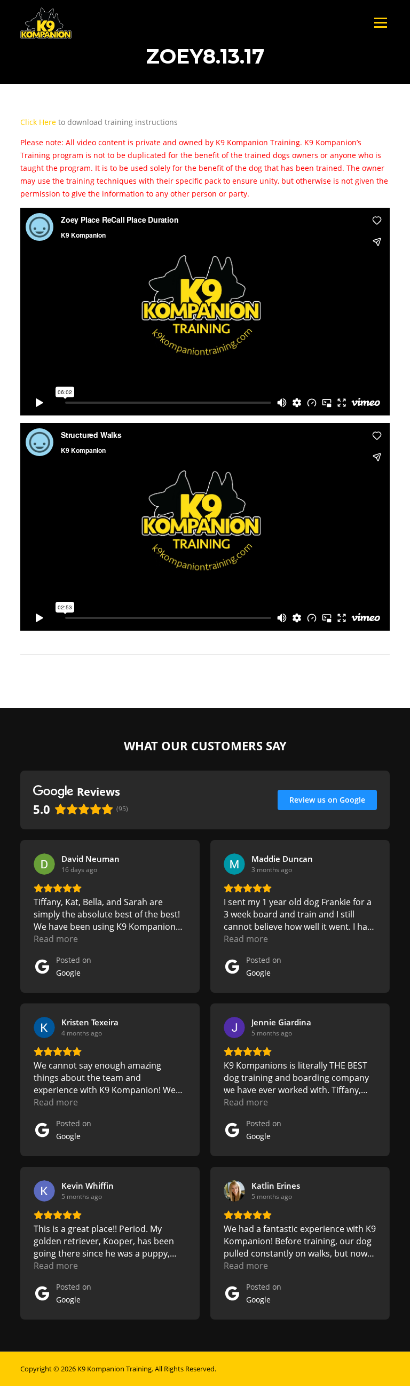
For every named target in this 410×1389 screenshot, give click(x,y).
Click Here (38, 122)
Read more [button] (56, 939)
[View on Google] (44, 864)
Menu (380, 23)
